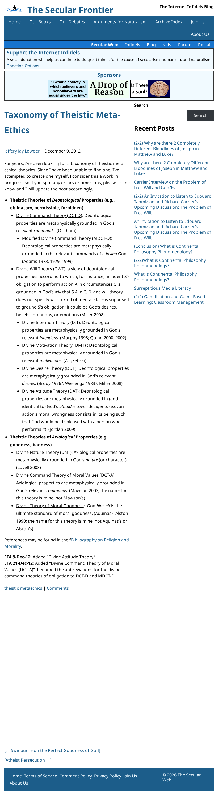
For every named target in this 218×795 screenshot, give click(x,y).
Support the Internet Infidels (43, 52)
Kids (167, 44)
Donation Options (23, 65)
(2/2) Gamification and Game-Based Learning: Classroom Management (169, 299)
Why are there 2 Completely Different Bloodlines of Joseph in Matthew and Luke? (171, 168)
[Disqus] (67, 668)
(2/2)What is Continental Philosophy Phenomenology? (170, 263)
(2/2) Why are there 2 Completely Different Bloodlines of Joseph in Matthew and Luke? (167, 148)
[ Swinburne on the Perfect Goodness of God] (52, 750)
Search (141, 105)
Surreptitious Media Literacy (162, 288)
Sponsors (109, 74)
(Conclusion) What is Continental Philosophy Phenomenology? (166, 249)
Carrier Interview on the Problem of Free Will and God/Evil (170, 184)
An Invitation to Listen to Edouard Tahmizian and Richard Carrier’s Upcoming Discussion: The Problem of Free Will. (172, 229)
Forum (184, 44)
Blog (151, 44)
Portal (204, 44)
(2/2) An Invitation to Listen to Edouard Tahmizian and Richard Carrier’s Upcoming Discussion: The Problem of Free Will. (173, 204)
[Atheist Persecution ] (28, 760)
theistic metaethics (23, 588)
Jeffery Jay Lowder (22, 151)
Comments (58, 588)
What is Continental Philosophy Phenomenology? (165, 277)
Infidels (132, 44)
